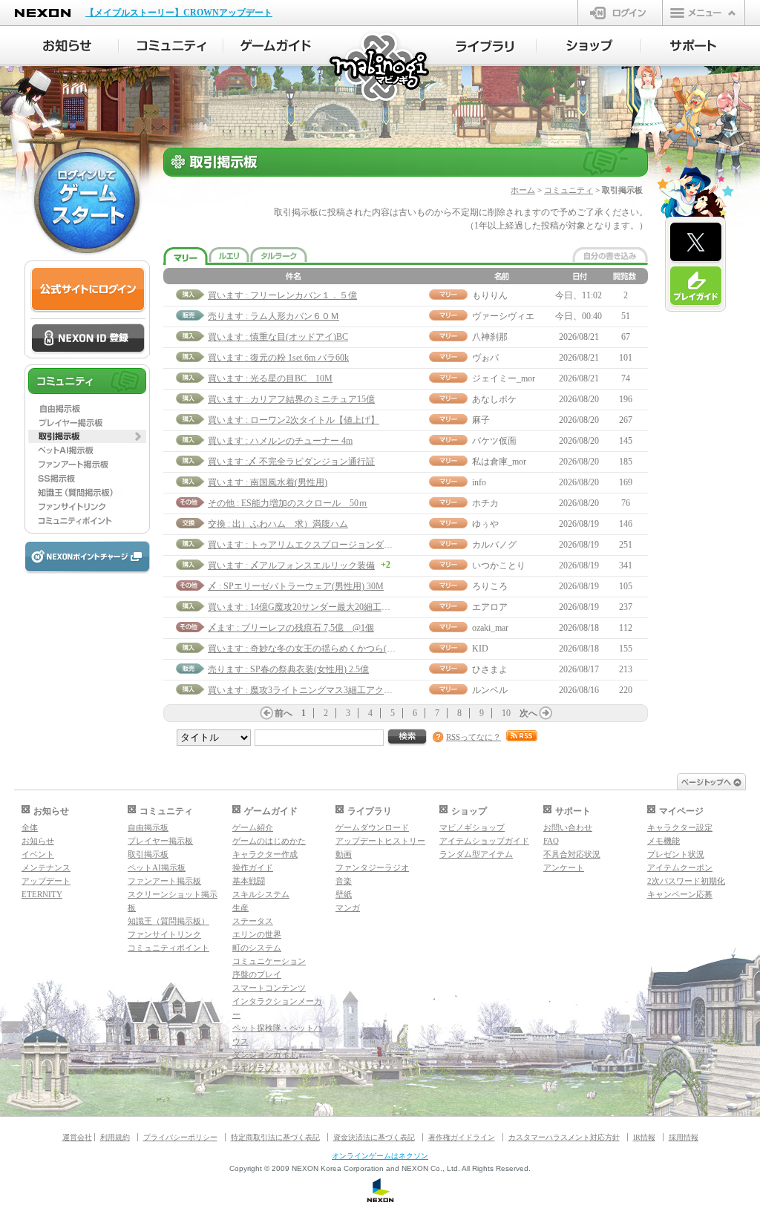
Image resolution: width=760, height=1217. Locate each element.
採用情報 (683, 1137)
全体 (30, 827)
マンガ (347, 907)
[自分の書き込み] (610, 254)
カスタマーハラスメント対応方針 (564, 1137)
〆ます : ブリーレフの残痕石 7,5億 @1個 (291, 628)
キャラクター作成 (265, 854)
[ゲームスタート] (87, 200)
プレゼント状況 (675, 854)
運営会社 (77, 1137)
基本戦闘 (248, 880)
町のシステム (256, 947)
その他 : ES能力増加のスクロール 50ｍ (287, 503)
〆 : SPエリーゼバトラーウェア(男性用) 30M (296, 586)
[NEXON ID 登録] (87, 339)
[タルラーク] (278, 254)
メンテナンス (46, 867)
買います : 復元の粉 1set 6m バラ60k (278, 357)
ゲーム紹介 (252, 827)
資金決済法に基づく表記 (374, 1137)
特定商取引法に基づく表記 (275, 1137)
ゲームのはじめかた (269, 840)
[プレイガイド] (695, 286)
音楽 (343, 880)
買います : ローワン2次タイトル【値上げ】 (293, 420)
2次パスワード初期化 (686, 880)
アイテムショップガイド (484, 840)
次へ (528, 713)
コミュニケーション (269, 961)
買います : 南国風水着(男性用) (267, 482)
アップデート (46, 880)
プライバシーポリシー (180, 1137)
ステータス (252, 920)
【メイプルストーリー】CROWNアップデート (178, 12)
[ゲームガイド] (275, 46)
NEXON (43, 13)
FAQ (551, 840)
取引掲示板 (148, 854)
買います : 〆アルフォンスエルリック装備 (291, 565)
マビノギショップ (472, 827)
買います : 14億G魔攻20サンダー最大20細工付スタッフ (317, 607)
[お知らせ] (66, 46)
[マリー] (185, 256)
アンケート (563, 867)
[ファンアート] (87, 464)
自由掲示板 (148, 827)
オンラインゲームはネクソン (380, 1156)
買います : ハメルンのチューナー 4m (280, 441)
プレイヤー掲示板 (160, 840)
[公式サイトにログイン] (87, 289)
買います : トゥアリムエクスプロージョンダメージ (309, 544)
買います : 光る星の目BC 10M (270, 378)
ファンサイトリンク (164, 934)
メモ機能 (663, 840)
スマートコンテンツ (269, 987)
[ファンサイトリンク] (87, 507)
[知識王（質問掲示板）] (87, 492)
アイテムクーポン (679, 867)
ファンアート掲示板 (164, 880)
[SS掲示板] (87, 478)
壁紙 (343, 894)
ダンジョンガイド (265, 1054)
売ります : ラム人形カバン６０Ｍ (273, 316)
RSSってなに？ (473, 736)
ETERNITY (42, 894)
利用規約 (115, 1137)
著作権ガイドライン (461, 1137)
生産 (240, 907)
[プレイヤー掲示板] (87, 422)
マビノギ (380, 68)
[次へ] (545, 713)
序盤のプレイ (256, 974)
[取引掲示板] (87, 436)
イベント (38, 854)
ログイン (620, 12)
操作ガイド (252, 867)
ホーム (523, 190)
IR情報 (644, 1137)
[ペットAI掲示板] (87, 450)
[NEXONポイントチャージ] (87, 557)
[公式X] (695, 242)
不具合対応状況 (571, 854)
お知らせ (38, 840)
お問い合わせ (567, 827)
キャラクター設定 (679, 827)
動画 (343, 854)
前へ (283, 713)
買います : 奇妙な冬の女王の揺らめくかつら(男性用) (312, 648)
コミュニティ (568, 190)
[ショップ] (589, 46)
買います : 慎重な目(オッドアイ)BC (278, 337)
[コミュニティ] (171, 46)
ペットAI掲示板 (157, 867)
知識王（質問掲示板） (168, 920)
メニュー (703, 12)
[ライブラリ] (484, 46)
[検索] (407, 737)
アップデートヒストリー (380, 840)
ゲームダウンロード (372, 827)
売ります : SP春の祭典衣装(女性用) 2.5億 (288, 669)
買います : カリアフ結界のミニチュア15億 (291, 399)
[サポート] (693, 46)
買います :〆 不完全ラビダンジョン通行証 (291, 461)
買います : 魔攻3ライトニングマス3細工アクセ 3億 (308, 690)
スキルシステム (260, 894)
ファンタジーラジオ (372, 867)
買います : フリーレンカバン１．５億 (282, 295)
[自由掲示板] (87, 408)
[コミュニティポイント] (87, 521)
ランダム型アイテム (476, 854)
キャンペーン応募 (679, 894)
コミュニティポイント (168, 947)
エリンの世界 (256, 934)
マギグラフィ (256, 1067)
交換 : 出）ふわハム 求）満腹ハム (278, 524)
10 (506, 713)
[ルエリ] (229, 254)
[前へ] (266, 713)
